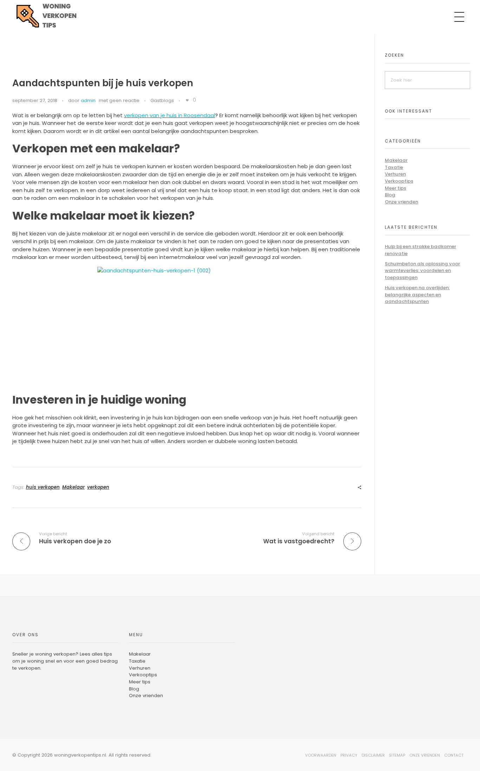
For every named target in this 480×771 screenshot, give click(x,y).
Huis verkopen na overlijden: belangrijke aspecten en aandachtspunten (417, 294)
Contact (453, 755)
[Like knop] (187, 100)
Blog (390, 194)
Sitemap (397, 755)
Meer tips (395, 188)
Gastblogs (162, 100)
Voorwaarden (320, 755)
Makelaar (73, 487)
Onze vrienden (401, 201)
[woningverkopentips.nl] (53, 16)
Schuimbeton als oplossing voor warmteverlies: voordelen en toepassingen (422, 270)
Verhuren (395, 174)
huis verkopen (43, 487)
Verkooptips (399, 181)
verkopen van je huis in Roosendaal (169, 115)
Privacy (348, 755)
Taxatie (394, 167)
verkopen (98, 487)
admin (88, 100)
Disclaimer (373, 755)
